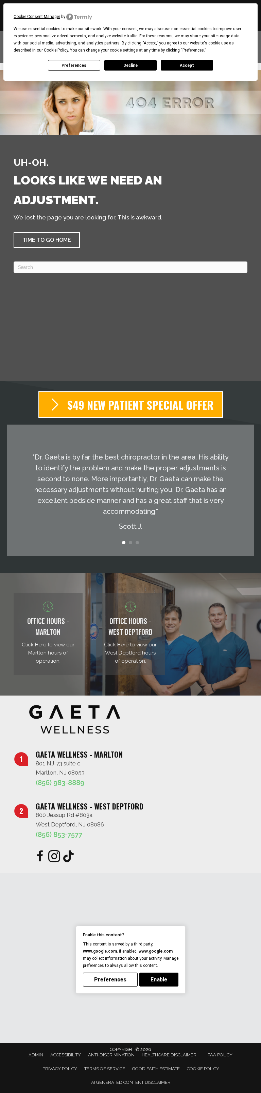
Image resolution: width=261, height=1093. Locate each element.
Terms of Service (104, 1068)
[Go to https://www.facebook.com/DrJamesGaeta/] (40, 857)
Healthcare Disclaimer (169, 1054)
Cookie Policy (203, 1068)
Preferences (74, 65)
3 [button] (137, 542)
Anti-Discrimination (111, 1054)
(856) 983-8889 (60, 783)
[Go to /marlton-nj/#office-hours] (48, 634)
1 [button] (123, 542)
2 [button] (130, 542)
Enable (159, 979)
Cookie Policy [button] (56, 50)
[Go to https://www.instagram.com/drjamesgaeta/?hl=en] (54, 857)
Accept (187, 65)
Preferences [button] (193, 50)
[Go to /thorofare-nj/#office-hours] (130, 634)
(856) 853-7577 (59, 835)
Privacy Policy (59, 1068)
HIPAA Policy (218, 1054)
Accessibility (65, 1054)
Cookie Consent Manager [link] (37, 16)
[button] (47, 240)
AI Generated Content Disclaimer (131, 1082)
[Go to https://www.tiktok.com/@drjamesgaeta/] (68, 856)
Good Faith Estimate (156, 1068)
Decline (130, 65)
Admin (36, 1054)
